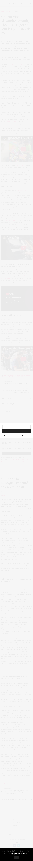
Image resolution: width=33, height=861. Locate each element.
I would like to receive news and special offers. (17, 435)
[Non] (31, 854)
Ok (16, 857)
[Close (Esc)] (30, 425)
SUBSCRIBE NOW (16, 431)
